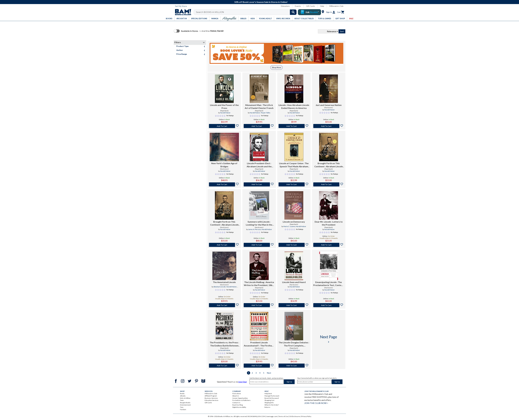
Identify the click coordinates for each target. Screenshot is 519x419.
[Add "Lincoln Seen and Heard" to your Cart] (294, 305)
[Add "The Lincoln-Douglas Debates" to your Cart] (294, 366)
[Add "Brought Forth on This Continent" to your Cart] (328, 184)
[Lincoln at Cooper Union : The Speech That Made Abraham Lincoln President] (294, 147)
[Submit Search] (293, 12)
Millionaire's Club (336, 6)
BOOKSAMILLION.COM (256, 416)
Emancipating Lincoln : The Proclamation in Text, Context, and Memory (328, 284)
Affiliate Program (211, 396)
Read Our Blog (237, 405)
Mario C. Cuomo (289, 226)
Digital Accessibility (239, 407)
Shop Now (276, 67)
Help (322, 6)
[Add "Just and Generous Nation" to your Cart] (328, 126)
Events (298, 6)
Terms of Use (283, 416)
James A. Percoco (254, 229)
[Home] (182, 12)
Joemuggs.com (271, 416)
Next (269, 373)
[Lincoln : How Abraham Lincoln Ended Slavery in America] (294, 89)
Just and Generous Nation (329, 105)
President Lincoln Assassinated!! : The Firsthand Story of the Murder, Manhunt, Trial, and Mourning (259, 344)
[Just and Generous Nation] (329, 89)
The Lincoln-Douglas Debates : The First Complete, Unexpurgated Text (294, 344)
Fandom (183, 409)
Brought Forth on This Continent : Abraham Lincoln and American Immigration (328, 165)
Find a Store (236, 393)
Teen (182, 400)
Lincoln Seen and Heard (294, 282)
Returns (267, 407)
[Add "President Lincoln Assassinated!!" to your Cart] (259, 366)
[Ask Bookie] (309, 12)
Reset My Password (272, 398)
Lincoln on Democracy (294, 221)
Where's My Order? (272, 405)
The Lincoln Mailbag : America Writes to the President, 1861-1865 (259, 284)
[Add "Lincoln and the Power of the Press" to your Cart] (224, 126)
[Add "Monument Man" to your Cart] (259, 126)
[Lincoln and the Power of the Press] (224, 89)
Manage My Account (272, 396)
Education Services (211, 400)
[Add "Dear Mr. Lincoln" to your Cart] (328, 245)
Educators (285, 6)
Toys (181, 407)
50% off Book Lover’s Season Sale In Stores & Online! (261, 2)
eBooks (183, 396)
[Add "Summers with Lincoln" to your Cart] (259, 245)
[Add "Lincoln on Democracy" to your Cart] (294, 245)
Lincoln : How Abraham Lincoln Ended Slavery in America (294, 106)
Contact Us (236, 403)
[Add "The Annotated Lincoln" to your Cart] (224, 305)
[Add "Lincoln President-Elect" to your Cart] (259, 184)
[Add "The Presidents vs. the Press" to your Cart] (224, 366)
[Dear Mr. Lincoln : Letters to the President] (328, 205)
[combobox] (247, 12)
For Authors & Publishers (241, 400)
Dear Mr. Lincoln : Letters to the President (329, 223)
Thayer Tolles (265, 113)
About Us (235, 396)
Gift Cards (310, 6)
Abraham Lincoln (220, 287)
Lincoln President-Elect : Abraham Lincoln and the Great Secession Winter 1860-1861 (259, 165)
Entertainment (185, 405)
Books (182, 393)
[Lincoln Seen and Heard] (294, 266)
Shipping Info (269, 403)
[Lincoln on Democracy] (294, 205)
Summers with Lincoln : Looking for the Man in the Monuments (259, 223)
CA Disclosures (294, 416)
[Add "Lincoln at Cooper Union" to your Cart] (294, 184)
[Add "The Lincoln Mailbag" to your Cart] (259, 305)
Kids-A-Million (185, 398)
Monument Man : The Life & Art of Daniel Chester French (259, 106)
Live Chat (242, 382)
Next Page (328, 339)
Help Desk (268, 393)
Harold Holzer (225, 113)
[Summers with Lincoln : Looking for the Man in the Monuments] (259, 205)
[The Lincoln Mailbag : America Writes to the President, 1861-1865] (259, 266)
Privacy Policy (306, 416)
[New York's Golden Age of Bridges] (224, 147)
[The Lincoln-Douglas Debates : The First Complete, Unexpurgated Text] (294, 326)
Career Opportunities (240, 398)
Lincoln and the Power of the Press (224, 106)
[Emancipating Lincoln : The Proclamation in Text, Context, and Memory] (329, 266)
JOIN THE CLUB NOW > (316, 403)
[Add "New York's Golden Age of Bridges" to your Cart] (224, 184)
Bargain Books (185, 403)
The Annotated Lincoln (224, 282)
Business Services (211, 398)
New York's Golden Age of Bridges (224, 165)
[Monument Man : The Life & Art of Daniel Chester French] (259, 89)
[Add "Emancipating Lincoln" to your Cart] (328, 305)
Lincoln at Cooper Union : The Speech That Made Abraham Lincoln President (294, 165)
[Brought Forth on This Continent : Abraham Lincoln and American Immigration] (328, 147)
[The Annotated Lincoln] (224, 266)
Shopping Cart (269, 400)
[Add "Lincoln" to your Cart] (294, 126)
